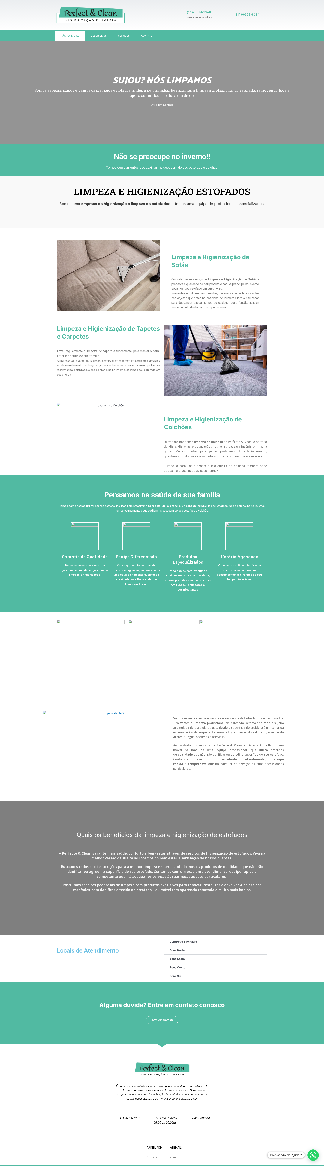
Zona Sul (175, 976)
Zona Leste (177, 959)
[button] (6, 93)
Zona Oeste (177, 967)
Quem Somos (98, 35)
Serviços (124, 35)
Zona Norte (177, 950)
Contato (146, 35)
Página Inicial (70, 35)
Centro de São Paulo (183, 941)
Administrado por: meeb (162, 1157)
